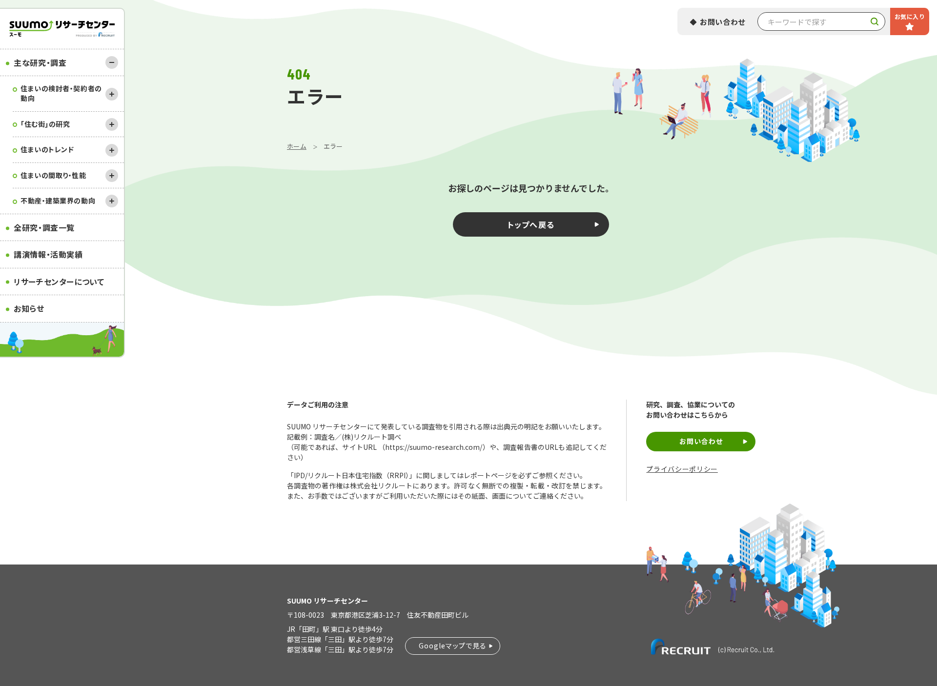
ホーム (296, 146)
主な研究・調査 (40, 62)
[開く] (111, 94)
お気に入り (910, 16)
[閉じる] (111, 62)
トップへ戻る (531, 224)
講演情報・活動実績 (48, 254)
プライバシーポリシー (681, 469)
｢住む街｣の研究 (45, 124)
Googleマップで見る (453, 645)
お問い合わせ (723, 22)
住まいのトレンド (47, 149)
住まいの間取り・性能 (53, 175)
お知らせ (29, 308)
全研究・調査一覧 (44, 227)
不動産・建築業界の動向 (57, 200)
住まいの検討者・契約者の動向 (61, 93)
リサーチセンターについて (59, 281)
